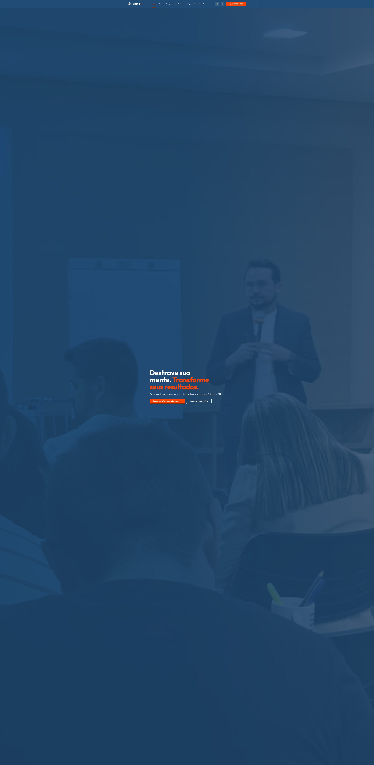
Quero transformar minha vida (165, 401)
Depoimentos (192, 4)
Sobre (161, 4)
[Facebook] (222, 4)
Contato (202, 4)
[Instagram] (217, 4)
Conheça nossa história (198, 401)
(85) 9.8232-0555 (237, 4)
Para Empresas (179, 4)
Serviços (168, 4)
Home (154, 4)
